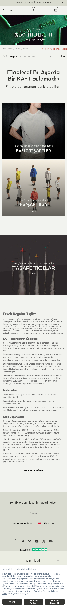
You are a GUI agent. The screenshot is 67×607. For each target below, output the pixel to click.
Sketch (40, 56)
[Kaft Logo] (33, 9)
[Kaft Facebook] (15, 541)
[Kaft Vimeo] (29, 541)
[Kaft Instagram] (22, 541)
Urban (31, 56)
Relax (23, 56)
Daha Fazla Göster (33, 470)
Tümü (4, 56)
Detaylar (46, 3)
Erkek (17, 49)
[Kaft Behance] (50, 541)
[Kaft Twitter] (43, 541)
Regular (14, 56)
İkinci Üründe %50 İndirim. (28, 3)
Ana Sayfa (7, 49)
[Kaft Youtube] (36, 541)
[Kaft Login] (4, 10)
